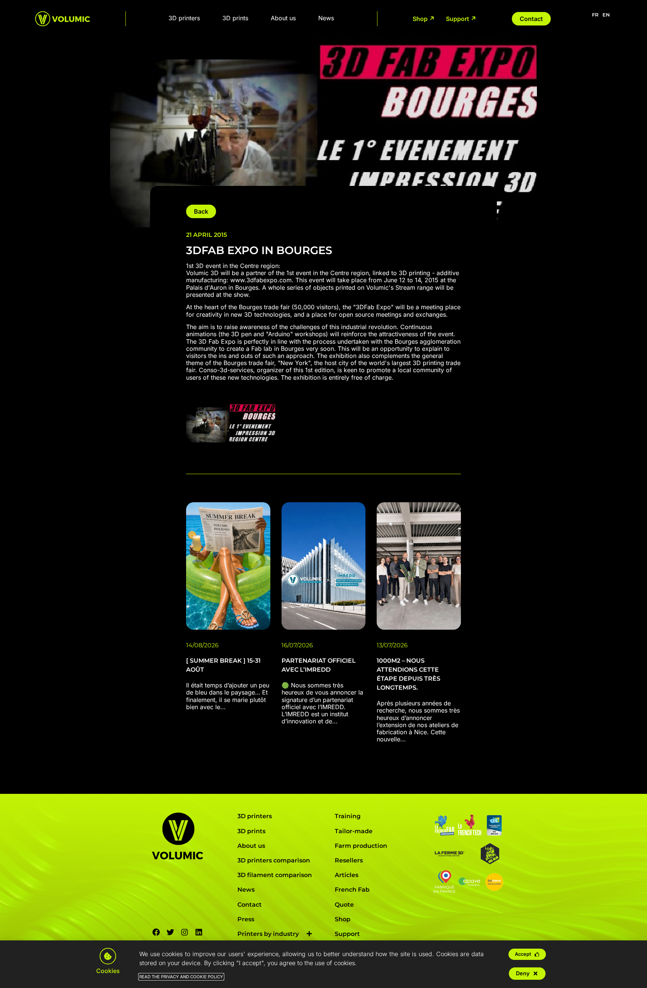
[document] (323, 494)
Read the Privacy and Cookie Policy (181, 976)
